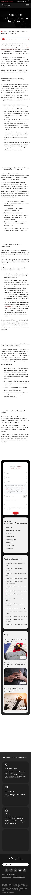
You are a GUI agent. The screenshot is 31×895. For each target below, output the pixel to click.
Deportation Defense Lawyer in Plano (16, 608)
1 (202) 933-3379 (14, 238)
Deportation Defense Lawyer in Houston (14, 569)
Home (1, 31)
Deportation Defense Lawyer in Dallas (16, 578)
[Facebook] (20, 1)
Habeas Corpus (10, 536)
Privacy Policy (16, 877)
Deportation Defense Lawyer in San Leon (16, 574)
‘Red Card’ (9, 1)
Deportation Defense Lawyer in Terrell (16, 624)
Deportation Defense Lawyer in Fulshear (14, 620)
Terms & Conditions (6, 877)
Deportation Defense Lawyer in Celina (16, 616)
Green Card (9, 533)
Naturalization (9, 548)
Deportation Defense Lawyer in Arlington (14, 604)
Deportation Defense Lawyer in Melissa (14, 600)
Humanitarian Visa (11, 539)
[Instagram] (18, 1)
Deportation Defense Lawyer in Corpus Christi (16, 612)
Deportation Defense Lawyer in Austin (16, 591)
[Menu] (27, 5)
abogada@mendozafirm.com (13, 777)
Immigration (9, 542)
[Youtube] (23, 1)
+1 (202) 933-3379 (17, 774)
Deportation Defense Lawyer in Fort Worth (16, 587)
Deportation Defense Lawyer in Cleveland (14, 595)
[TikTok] (22, 1)
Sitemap (23, 877)
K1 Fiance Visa (10, 545)
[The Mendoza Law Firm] (6, 5)
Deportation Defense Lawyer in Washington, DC (14, 582)
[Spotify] (25, 1)
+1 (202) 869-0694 (20, 776)
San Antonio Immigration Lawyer (12, 31)
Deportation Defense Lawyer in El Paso (15, 564)
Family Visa (9, 527)
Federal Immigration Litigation (14, 530)
